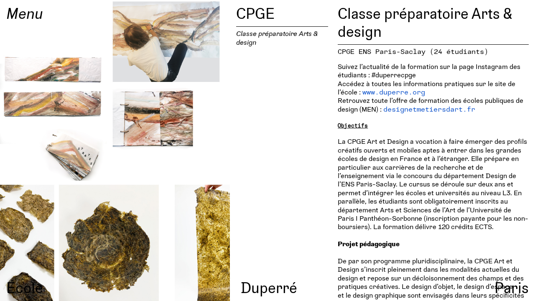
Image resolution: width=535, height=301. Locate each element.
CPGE (255, 13)
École (24, 287)
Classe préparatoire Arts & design (277, 37)
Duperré (269, 287)
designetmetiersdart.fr (429, 109)
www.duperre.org (393, 91)
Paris (511, 287)
